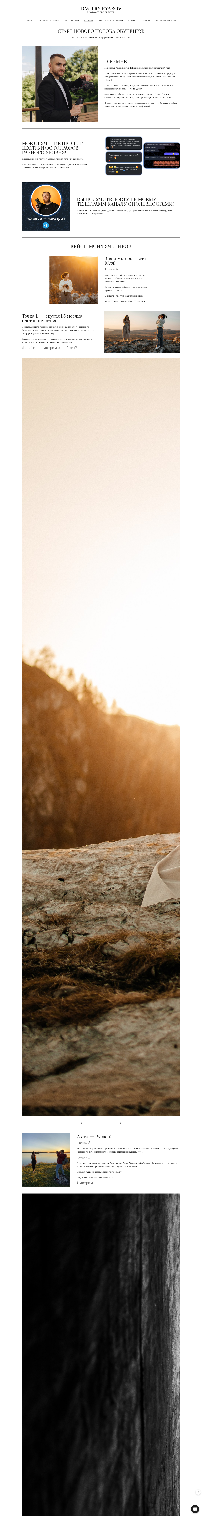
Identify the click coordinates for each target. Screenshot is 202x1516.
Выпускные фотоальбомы (111, 20)
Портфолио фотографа (49, 20)
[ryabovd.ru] (101, 10)
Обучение (88, 20)
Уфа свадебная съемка (165, 20)
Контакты (145, 20)
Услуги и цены (72, 20)
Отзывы (131, 20)
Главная (30, 20)
